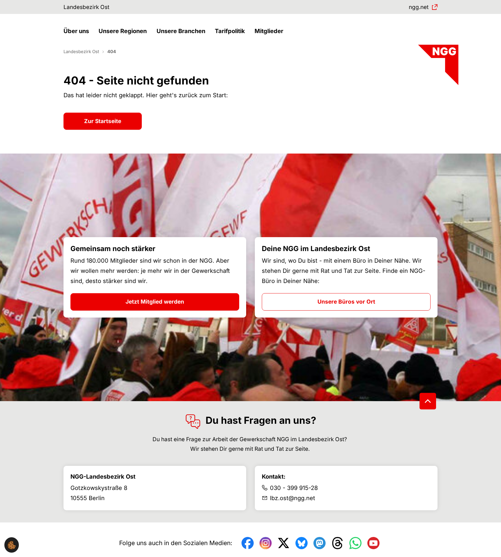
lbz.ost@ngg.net (292, 498)
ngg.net (419, 7)
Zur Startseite (102, 121)
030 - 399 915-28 (294, 487)
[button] (77, 31)
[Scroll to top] (428, 401)
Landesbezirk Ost (86, 7)
